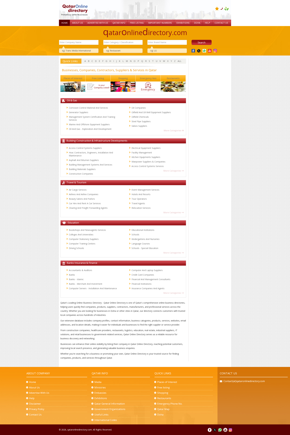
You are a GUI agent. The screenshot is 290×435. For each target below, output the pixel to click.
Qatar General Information (109, 403)
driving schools (76, 248)
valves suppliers (139, 125)
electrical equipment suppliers (146, 148)
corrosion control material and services (88, 107)
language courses (141, 243)
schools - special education (145, 248)
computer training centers (82, 243)
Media (97, 382)
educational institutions (143, 230)
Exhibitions (100, 398)
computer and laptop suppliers (147, 270)
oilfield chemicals (140, 116)
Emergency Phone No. (169, 403)
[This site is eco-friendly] (226, 8)
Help (31, 398)
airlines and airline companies (83, 194)
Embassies (100, 392)
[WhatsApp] (203, 50)
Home (32, 382)
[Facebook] (193, 50)
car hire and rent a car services (85, 203)
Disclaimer (35, 403)
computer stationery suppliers (84, 239)
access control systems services (148, 166)
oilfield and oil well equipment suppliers (151, 112)
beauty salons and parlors (82, 198)
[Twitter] (198, 50)
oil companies (139, 107)
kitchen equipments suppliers (146, 157)
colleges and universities (81, 234)
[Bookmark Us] (217, 8)
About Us (34, 387)
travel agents (138, 203)
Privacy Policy (36, 409)
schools (135, 234)
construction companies (81, 173)
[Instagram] (214, 50)
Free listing (163, 387)
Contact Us (35, 414)
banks (72, 274)
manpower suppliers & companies (148, 161)
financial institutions (141, 283)
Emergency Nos (148, 78)
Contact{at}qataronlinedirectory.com (244, 381)
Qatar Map (163, 409)
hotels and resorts (141, 194)
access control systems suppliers (85, 148)
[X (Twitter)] (215, 429)
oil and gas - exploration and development (90, 129)
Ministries (100, 387)
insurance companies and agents (148, 288)
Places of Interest (73, 78)
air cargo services (78, 189)
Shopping (123, 78)
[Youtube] (209, 50)
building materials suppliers (82, 169)
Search (201, 42)
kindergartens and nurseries (146, 239)
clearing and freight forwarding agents (88, 207)
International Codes (105, 420)
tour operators (139, 198)
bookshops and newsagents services (87, 230)
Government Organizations (109, 409)
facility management (142, 152)
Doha (160, 414)
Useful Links (101, 414)
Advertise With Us (39, 392)
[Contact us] (222, 8)
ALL (179, 60)
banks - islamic (76, 279)
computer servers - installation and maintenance (93, 288)
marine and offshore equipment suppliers (89, 124)
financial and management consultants (151, 279)
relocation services (141, 207)
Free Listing (98, 78)
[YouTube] (225, 429)
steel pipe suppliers (141, 121)
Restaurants (173, 78)
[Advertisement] (140, 7)
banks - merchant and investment (85, 283)
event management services (145, 189)
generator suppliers (78, 112)
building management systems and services (90, 164)
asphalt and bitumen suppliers (84, 160)
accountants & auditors (80, 270)
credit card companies (143, 274)
